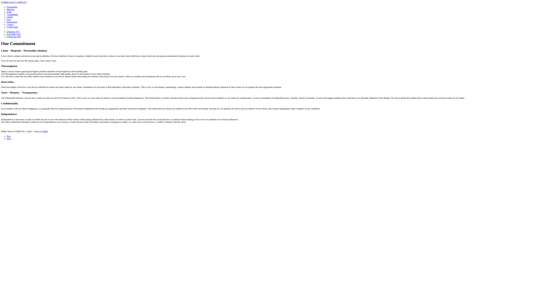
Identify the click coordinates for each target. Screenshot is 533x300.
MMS (45, 131)
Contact (10, 24)
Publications (12, 22)
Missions (10, 9)
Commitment (12, 14)
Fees (9, 19)
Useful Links (12, 27)
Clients (10, 17)
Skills (9, 12)
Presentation (12, 7)
